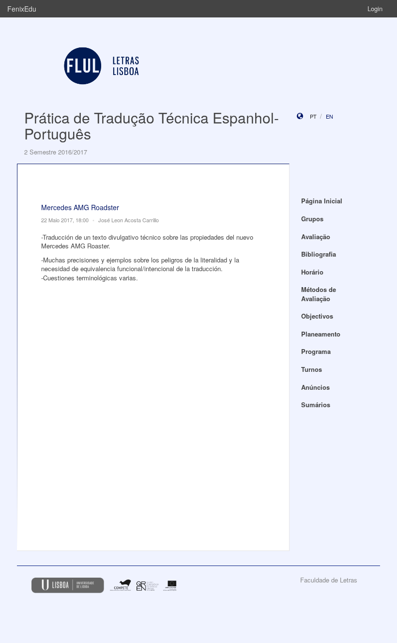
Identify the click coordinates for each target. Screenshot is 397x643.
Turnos (311, 369)
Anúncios (315, 387)
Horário (312, 271)
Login (374, 8)
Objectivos (317, 316)
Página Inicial (321, 200)
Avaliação (315, 236)
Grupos (312, 218)
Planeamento (320, 333)
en (329, 116)
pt (313, 116)
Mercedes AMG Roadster (80, 207)
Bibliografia (318, 254)
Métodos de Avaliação (318, 294)
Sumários (315, 404)
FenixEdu (21, 9)
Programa (316, 351)
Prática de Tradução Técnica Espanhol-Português (151, 125)
